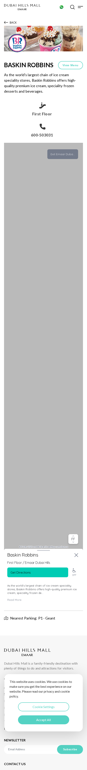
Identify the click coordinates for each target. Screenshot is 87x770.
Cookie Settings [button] (44, 707)
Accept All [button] (43, 720)
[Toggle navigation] (80, 7)
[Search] (72, 7)
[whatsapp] (61, 7)
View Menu (71, 65)
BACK (13, 22)
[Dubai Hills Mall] (22, 7)
